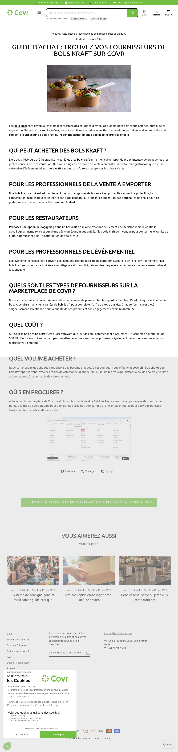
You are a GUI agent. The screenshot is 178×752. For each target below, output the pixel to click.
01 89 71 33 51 (98, 2)
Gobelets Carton (79, 19)
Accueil (56, 33)
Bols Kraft (80, 39)
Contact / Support (17, 645)
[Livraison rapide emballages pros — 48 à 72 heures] (89, 570)
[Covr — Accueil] (18, 12)
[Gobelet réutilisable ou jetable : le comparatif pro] (145, 570)
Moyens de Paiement (19, 639)
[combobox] (86, 13)
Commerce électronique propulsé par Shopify (89, 738)
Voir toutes (89, 544)
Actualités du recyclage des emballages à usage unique (93, 33)
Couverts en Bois (99, 19)
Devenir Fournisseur (18, 662)
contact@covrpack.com (127, 2)
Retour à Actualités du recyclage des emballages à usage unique (91, 502)
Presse (11, 668)
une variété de (55, 304)
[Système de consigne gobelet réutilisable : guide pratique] (33, 570)
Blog (9, 633)
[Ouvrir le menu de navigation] (39, 13)
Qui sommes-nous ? (18, 651)
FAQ (9, 657)
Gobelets (36, 590)
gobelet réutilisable (20, 590)
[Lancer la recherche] (132, 13)
